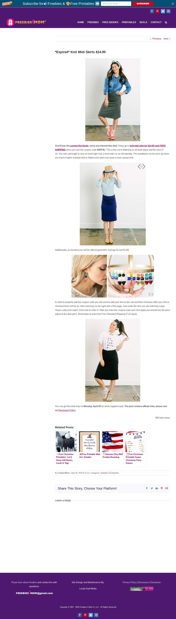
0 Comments (114, 473)
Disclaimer (155, 582)
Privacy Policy (130, 582)
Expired (104, 473)
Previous (156, 39)
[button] (88, 3)
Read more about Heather (24, 582)
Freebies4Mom (64, 473)
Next (166, 39)
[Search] (166, 22)
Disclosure (143, 582)
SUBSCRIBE (143, 4)
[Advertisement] (26, 53)
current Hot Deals (79, 146)
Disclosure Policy (66, 410)
